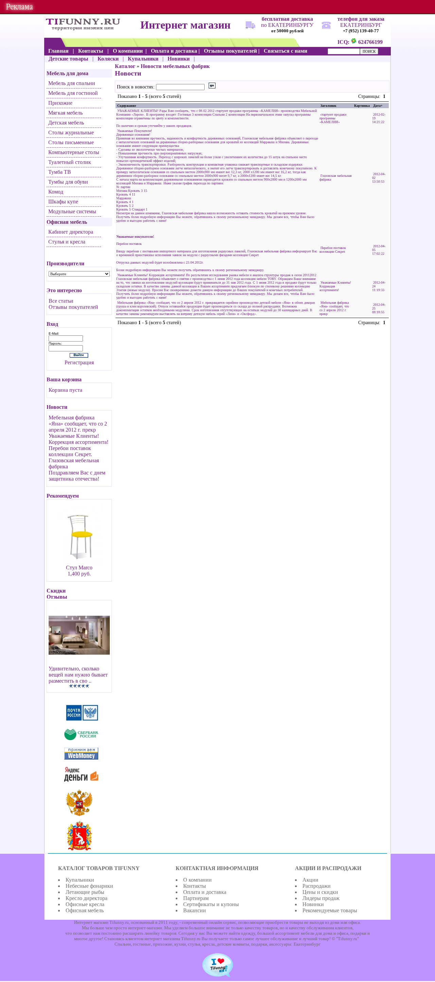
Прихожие (60, 103)
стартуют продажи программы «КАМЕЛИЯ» (332, 118)
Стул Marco (79, 567)
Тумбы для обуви (68, 182)
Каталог (125, 66)
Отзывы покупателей (73, 307)
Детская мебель (66, 123)
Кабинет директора (70, 232)
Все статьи (61, 301)
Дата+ (378, 105)
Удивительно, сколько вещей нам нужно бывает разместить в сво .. (78, 675)
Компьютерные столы (73, 152)
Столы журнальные (71, 132)
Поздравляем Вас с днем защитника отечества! (77, 476)
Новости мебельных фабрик (175, 66)
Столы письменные (71, 142)
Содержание (126, 105)
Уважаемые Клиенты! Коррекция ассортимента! (78, 439)
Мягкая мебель (65, 113)
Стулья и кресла (66, 242)
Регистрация (79, 362)
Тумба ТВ (59, 172)
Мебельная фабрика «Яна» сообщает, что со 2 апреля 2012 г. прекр (78, 424)
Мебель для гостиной (73, 93)
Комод (55, 192)
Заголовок (328, 105)
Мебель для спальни (71, 83)
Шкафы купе (63, 201)
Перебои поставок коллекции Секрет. (70, 451)
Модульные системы (72, 211)
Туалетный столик (69, 162)
